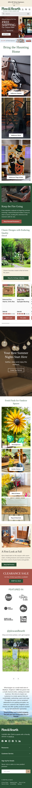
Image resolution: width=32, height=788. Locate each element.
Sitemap (20, 784)
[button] (26, 9)
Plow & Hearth (9, 779)
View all (4, 235)
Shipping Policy (13, 782)
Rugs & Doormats (16, 518)
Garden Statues (16, 469)
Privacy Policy (5, 782)
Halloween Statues (16, 93)
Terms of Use (22, 782)
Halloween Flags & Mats (16, 177)
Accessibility (13, 784)
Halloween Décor (16, 135)
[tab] (14, 5)
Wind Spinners (16, 444)
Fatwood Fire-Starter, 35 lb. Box (9, 300)
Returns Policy (5, 784)
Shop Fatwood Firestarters (11, 221)
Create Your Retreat (16, 370)
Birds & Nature (16, 493)
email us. (11, 736)
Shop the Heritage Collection (16, 278)
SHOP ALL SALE (16, 581)
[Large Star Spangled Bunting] (23, 290)
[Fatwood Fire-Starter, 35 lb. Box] (9, 290)
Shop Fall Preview (9, 564)
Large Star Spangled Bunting (23, 300)
